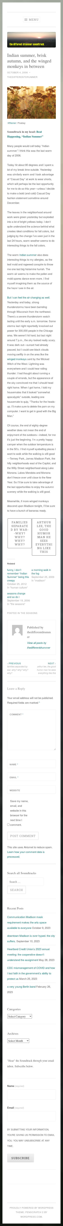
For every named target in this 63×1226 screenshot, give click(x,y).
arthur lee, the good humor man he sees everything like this (46, 668)
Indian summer (28, 255)
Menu (33, 19)
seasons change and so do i (16, 595)
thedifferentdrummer (22, 76)
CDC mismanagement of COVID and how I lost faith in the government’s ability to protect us (31, 973)
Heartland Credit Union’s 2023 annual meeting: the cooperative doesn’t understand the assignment (28, 954)
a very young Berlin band (21, 986)
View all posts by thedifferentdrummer (38, 645)
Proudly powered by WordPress (32, 1207)
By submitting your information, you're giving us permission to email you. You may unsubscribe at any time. (31, 1138)
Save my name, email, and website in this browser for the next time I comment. (19, 812)
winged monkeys (17, 359)
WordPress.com (31, 1216)
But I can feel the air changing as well (28, 297)
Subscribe (20, 1158)
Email (14, 777)
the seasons (29, 612)
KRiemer (12, 122)
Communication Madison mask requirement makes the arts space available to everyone (26, 922)
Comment (16, 714)
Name (14, 764)
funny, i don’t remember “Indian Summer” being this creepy (18, 575)
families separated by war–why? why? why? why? (17, 668)
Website (15, 790)
